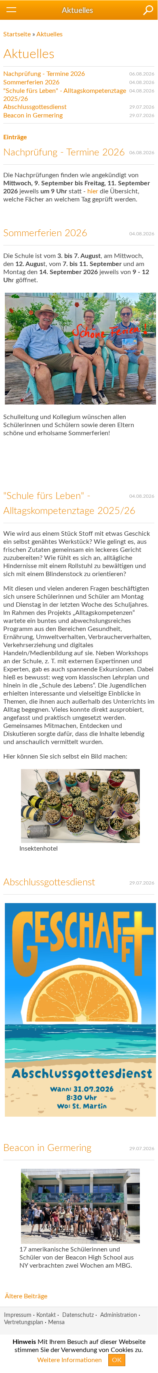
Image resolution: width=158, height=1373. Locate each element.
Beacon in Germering (33, 115)
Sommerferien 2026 (31, 82)
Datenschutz (78, 1315)
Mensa (56, 1322)
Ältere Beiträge (26, 1296)
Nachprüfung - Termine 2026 (44, 74)
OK (117, 1360)
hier (93, 191)
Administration (118, 1315)
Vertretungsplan (23, 1322)
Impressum (18, 1315)
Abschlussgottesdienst (35, 107)
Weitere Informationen (69, 1360)
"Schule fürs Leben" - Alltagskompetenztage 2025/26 (64, 95)
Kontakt (46, 1315)
